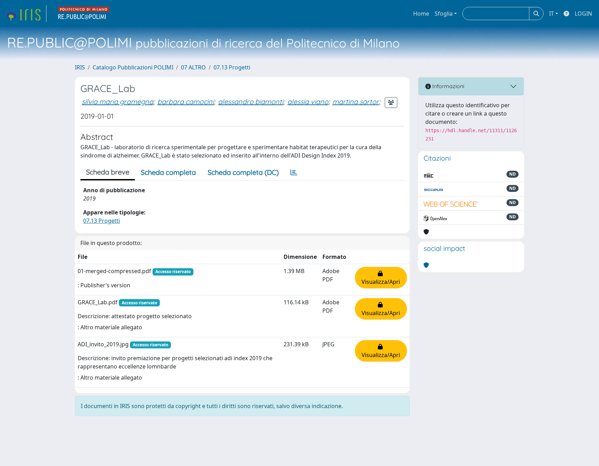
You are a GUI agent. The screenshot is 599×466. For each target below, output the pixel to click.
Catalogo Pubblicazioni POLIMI (133, 67)
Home (421, 13)
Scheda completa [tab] (168, 172)
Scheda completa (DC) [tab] (243, 172)
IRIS (80, 67)
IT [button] (551, 13)
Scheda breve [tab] (107, 172)
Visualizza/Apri (381, 278)
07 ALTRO (193, 67)
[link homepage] (25, 13)
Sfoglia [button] (444, 13)
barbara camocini (185, 101)
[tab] (294, 172)
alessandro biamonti (250, 101)
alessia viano (307, 101)
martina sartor (355, 101)
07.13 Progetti (232, 67)
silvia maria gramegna (117, 101)
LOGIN (583, 13)
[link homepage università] (84, 13)
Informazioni (447, 86)
